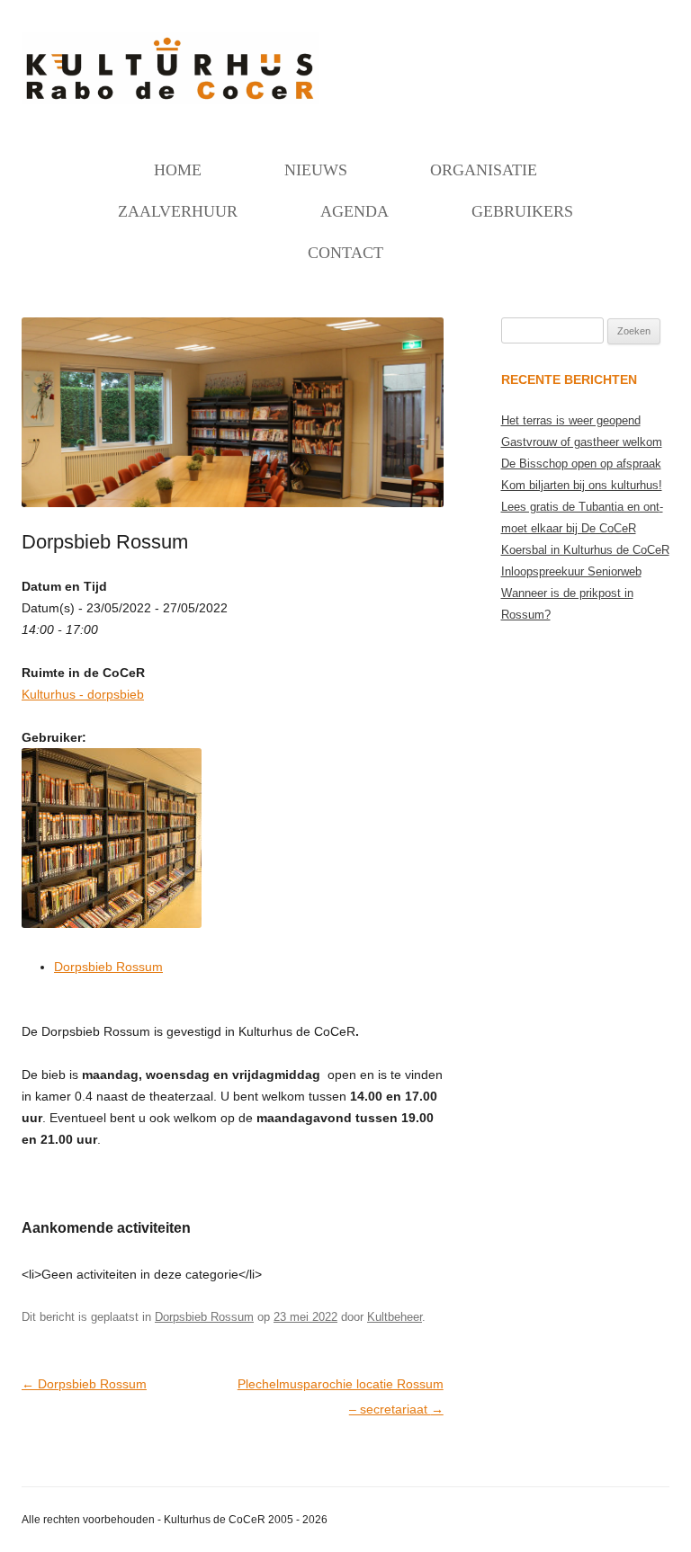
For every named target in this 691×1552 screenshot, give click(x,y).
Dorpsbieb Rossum (108, 966)
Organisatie (483, 170)
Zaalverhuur (178, 211)
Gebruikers (522, 211)
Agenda (354, 211)
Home (178, 170)
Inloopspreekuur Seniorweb (571, 571)
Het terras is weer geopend (571, 420)
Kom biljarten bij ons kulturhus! (581, 485)
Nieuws (315, 170)
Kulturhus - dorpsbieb (83, 694)
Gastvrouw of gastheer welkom (581, 442)
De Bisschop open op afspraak (581, 463)
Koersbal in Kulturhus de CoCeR (585, 550)
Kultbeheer (394, 1317)
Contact (345, 253)
